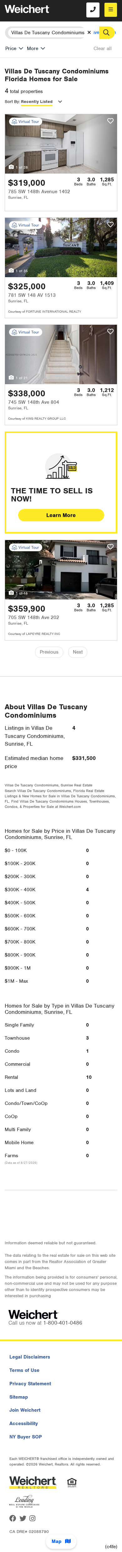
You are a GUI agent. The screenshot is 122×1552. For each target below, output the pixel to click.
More (32, 48)
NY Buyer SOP (25, 1437)
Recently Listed (37, 101)
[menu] (110, 9)
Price (10, 48)
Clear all (103, 48)
